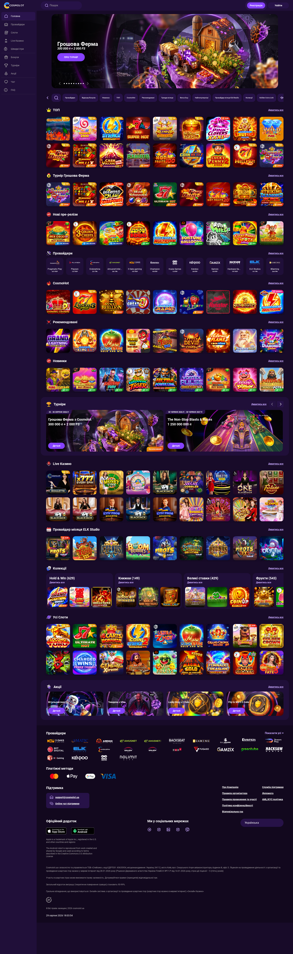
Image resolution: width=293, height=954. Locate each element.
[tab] (64, 83)
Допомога (268, 793)
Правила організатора (234, 793)
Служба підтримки (273, 787)
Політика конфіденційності (237, 805)
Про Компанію (230, 787)
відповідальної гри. (148, 878)
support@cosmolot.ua (67, 797)
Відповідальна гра (232, 811)
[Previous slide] (59, 83)
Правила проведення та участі (239, 799)
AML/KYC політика (272, 799)
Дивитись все (57, 582)
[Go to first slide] (87, 83)
